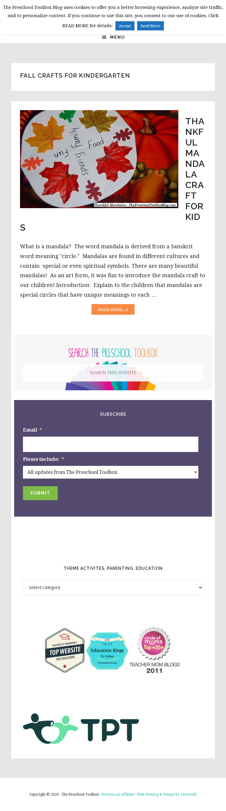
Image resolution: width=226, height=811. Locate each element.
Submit (40, 493)
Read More (150, 26)
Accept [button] (125, 26)
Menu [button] (117, 37)
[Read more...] (116, 311)
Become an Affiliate (118, 794)
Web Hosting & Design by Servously (167, 794)
